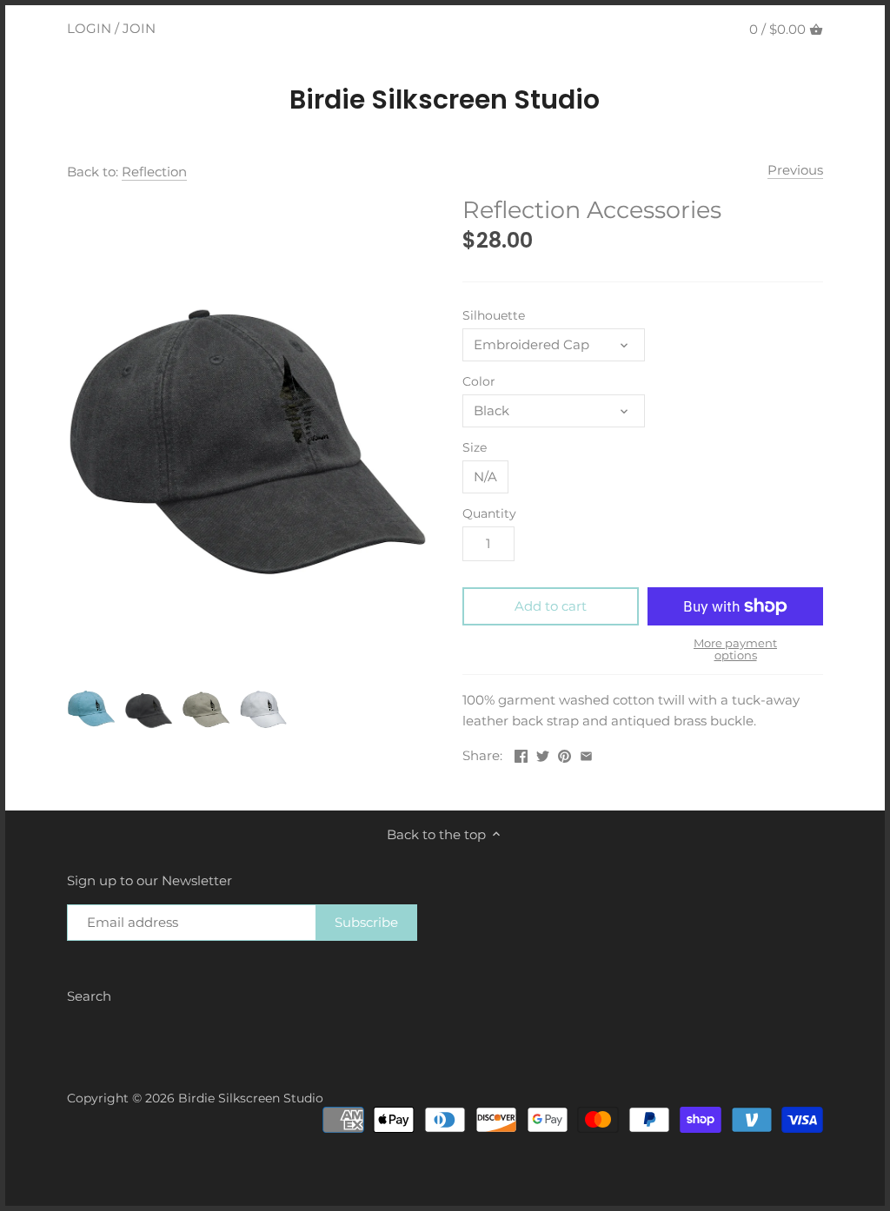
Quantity (489, 513)
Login (89, 28)
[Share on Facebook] (521, 753)
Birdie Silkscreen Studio (444, 100)
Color (478, 381)
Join (139, 28)
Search (89, 996)
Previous (795, 170)
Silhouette (493, 315)
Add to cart (551, 606)
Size (474, 447)
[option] (91, 708)
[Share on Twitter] (542, 753)
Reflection (154, 171)
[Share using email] (586, 753)
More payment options (735, 649)
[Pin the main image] (564, 753)
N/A (485, 476)
